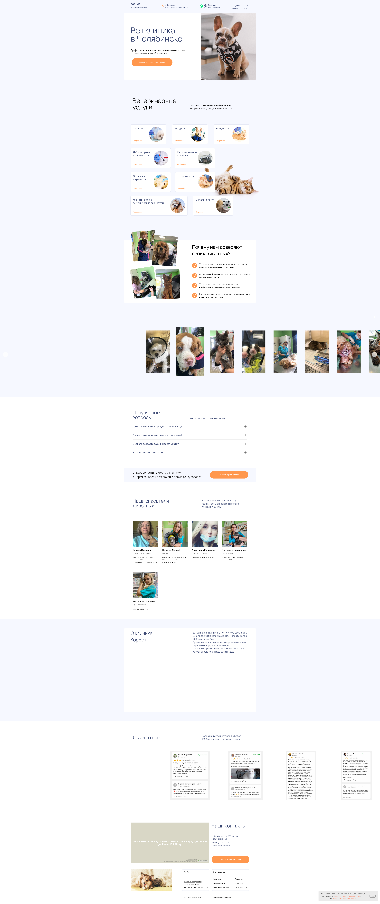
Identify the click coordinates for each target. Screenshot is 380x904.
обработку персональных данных (347, 896)
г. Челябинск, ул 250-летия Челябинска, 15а (176, 6)
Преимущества (219, 883)
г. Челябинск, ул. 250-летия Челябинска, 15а (225, 837)
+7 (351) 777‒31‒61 (240, 5)
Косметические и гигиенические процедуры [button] (148, 201)
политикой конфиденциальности (344, 898)
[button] (152, 62)
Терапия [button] (138, 128)
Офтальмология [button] (205, 199)
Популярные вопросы (221, 887)
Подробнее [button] (137, 141)
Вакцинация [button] (223, 128)
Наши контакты (241, 887)
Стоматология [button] (186, 176)
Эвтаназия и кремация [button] (139, 177)
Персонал (239, 879)
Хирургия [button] (180, 128)
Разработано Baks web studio (222, 898)
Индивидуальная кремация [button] (187, 154)
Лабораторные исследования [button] (141, 154)
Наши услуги (217, 879)
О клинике (239, 883)
